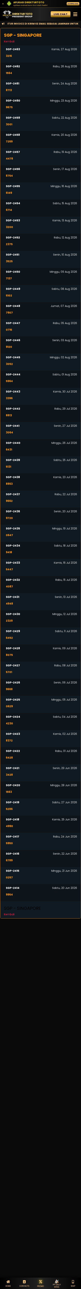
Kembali (9, 41)
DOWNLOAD (73, 4)
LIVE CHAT (61, 14)
